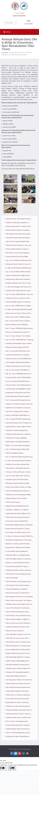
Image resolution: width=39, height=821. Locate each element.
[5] (11, 199)
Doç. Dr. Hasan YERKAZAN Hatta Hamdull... (20, 328)
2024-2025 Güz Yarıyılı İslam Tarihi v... (18, 638)
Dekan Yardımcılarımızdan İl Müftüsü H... (19, 623)
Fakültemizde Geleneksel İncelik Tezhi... (18, 392)
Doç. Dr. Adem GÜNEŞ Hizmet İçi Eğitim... (19, 305)
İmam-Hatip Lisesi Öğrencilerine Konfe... (18, 532)
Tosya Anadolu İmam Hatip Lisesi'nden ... (19, 683)
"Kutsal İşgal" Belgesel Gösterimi (16, 676)
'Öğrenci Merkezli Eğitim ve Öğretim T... (18, 619)
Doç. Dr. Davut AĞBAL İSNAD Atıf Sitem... (19, 271)
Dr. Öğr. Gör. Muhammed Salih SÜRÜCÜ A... (20, 536)
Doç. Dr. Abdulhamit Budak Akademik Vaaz (19, 457)
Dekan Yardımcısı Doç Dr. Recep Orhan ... (19, 313)
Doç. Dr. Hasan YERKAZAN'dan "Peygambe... (20, 339)
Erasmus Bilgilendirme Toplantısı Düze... (18, 649)
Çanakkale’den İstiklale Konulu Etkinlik (18, 547)
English (28, 20)
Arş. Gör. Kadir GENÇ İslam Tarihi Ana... (18, 475)
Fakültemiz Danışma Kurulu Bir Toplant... (19, 366)
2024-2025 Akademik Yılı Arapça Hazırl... (19, 645)
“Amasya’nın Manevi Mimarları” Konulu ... (19, 472)
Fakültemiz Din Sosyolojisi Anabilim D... (18, 672)
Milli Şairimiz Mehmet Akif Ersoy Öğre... (18, 483)
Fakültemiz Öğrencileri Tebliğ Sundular (18, 275)
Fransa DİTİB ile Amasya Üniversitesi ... (18, 698)
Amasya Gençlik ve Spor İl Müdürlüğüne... (19, 377)
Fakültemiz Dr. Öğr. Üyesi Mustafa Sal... (18, 706)
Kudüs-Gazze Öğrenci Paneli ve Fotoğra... (19, 487)
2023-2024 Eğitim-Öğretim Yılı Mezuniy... (19, 559)
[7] (11, 209)
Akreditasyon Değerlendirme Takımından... (19, 540)
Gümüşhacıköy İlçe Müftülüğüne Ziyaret (18, 389)
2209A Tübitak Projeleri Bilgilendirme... (18, 661)
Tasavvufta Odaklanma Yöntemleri (16, 589)
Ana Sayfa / (5, 52)
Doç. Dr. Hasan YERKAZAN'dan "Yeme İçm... (20, 294)
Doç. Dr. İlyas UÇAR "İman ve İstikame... (18, 321)
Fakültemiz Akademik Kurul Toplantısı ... (18, 355)
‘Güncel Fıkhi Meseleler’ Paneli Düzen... (18, 608)
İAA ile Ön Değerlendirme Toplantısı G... (18, 491)
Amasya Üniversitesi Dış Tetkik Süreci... (18, 593)
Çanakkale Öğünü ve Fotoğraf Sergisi (18, 555)
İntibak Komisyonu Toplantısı (15, 630)
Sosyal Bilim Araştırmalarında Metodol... (18, 237)
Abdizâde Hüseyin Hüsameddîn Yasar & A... (19, 604)
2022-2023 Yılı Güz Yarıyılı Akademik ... (18, 253)
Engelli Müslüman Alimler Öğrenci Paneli (18, 426)
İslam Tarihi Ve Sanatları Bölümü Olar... (18, 241)
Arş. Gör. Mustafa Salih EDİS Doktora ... (18, 381)
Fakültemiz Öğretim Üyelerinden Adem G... (19, 710)
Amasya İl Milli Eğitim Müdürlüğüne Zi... (18, 415)
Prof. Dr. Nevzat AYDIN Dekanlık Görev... (18, 400)
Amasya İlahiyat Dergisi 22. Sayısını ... (18, 566)
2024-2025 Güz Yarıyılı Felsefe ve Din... (18, 642)
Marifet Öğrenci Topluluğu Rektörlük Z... (18, 441)
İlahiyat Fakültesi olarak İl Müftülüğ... (17, 324)
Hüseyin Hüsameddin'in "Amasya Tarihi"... (19, 226)
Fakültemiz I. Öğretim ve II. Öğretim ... (18, 509)
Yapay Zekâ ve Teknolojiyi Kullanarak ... (18, 468)
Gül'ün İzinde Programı (13, 502)
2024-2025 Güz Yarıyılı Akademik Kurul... (19, 615)
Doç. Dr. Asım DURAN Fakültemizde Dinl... (19, 260)
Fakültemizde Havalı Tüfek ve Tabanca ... (19, 714)
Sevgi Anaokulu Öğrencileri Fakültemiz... (18, 279)
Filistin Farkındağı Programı (14, 453)
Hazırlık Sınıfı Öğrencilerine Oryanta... (18, 411)
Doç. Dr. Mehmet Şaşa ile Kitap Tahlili (17, 449)
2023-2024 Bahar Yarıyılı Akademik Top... (19, 581)
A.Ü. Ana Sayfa (28, 23)
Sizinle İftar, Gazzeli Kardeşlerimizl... (17, 430)
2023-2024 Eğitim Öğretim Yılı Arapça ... (18, 657)
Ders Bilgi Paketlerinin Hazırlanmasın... (18, 664)
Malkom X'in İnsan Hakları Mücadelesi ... (18, 445)
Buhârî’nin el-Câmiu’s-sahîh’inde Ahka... (18, 543)
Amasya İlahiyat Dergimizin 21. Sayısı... (18, 528)
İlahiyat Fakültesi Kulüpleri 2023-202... (18, 347)
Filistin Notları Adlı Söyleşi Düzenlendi (17, 517)
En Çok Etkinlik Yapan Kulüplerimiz (17, 551)
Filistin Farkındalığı (12, 577)
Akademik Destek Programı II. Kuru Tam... (19, 245)
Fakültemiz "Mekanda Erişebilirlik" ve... (18, 222)
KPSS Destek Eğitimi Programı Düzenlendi (19, 525)
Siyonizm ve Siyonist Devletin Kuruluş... (18, 562)
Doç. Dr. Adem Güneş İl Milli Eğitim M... (18, 370)
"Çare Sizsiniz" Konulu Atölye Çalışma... (18, 585)
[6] (29, 199)
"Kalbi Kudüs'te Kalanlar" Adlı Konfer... (18, 691)
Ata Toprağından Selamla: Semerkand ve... (19, 680)
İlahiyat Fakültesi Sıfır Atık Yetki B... (17, 498)
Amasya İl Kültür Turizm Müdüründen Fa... (19, 385)
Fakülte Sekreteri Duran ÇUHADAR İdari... (19, 358)
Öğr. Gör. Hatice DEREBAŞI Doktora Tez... (19, 373)
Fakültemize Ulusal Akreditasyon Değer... (19, 494)
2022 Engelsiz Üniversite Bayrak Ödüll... (18, 234)
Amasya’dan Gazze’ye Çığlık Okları (17, 521)
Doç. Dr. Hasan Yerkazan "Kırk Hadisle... (18, 336)
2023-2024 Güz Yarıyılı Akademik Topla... (19, 574)
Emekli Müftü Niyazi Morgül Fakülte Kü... (18, 396)
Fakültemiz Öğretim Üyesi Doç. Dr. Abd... (19, 283)
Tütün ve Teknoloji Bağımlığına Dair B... (18, 732)
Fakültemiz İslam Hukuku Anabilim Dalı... (18, 668)
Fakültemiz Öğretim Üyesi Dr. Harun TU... (19, 264)
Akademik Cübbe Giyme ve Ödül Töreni (18, 717)
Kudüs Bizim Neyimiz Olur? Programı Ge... (19, 423)
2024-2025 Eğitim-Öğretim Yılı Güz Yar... (19, 634)
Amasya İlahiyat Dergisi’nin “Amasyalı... (18, 725)
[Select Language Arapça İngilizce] (10, 22)
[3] (11, 189)
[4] (29, 189)
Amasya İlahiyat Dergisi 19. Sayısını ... (18, 249)
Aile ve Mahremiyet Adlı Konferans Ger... (18, 687)
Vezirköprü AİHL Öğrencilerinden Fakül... (18, 290)
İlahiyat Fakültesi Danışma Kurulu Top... (18, 653)
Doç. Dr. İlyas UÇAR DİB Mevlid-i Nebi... (18, 351)
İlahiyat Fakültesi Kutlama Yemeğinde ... (18, 230)
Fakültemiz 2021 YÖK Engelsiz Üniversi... (19, 219)
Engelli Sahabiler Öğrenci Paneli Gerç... (18, 729)
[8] (11, 179)
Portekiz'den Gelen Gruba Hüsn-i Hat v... (18, 298)
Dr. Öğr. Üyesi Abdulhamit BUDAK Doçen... (19, 268)
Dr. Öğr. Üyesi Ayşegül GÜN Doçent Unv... (19, 287)
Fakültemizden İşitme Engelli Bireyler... (18, 736)
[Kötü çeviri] (12, 768)
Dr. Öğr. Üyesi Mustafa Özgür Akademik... (19, 460)
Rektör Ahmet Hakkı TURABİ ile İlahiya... (18, 317)
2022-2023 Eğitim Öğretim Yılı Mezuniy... (19, 302)
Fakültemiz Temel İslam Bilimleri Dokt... (18, 464)
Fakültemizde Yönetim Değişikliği (16, 438)
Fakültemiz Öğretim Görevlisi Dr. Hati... (18, 627)
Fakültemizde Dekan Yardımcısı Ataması (18, 570)
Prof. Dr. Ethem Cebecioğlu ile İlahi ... (17, 721)
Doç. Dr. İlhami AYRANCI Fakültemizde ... (19, 419)
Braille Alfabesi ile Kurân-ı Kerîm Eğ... (17, 702)
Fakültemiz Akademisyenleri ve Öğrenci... (19, 434)
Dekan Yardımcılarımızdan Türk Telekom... (19, 600)
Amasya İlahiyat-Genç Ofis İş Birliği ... (17, 256)
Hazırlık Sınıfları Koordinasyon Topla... (18, 611)
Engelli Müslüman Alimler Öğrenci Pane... (19, 513)
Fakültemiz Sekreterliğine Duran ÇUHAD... (19, 343)
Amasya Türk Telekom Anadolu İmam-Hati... (20, 404)
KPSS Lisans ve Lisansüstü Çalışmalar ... (19, 695)
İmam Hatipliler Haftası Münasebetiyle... (18, 362)
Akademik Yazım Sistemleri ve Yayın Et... (19, 407)
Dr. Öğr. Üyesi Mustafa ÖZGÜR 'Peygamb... (19, 309)
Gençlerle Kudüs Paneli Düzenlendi (17, 479)
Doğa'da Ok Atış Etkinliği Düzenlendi (17, 506)
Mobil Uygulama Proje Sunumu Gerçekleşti (19, 596)
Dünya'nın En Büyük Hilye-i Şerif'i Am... (18, 332)
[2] (29, 179)
